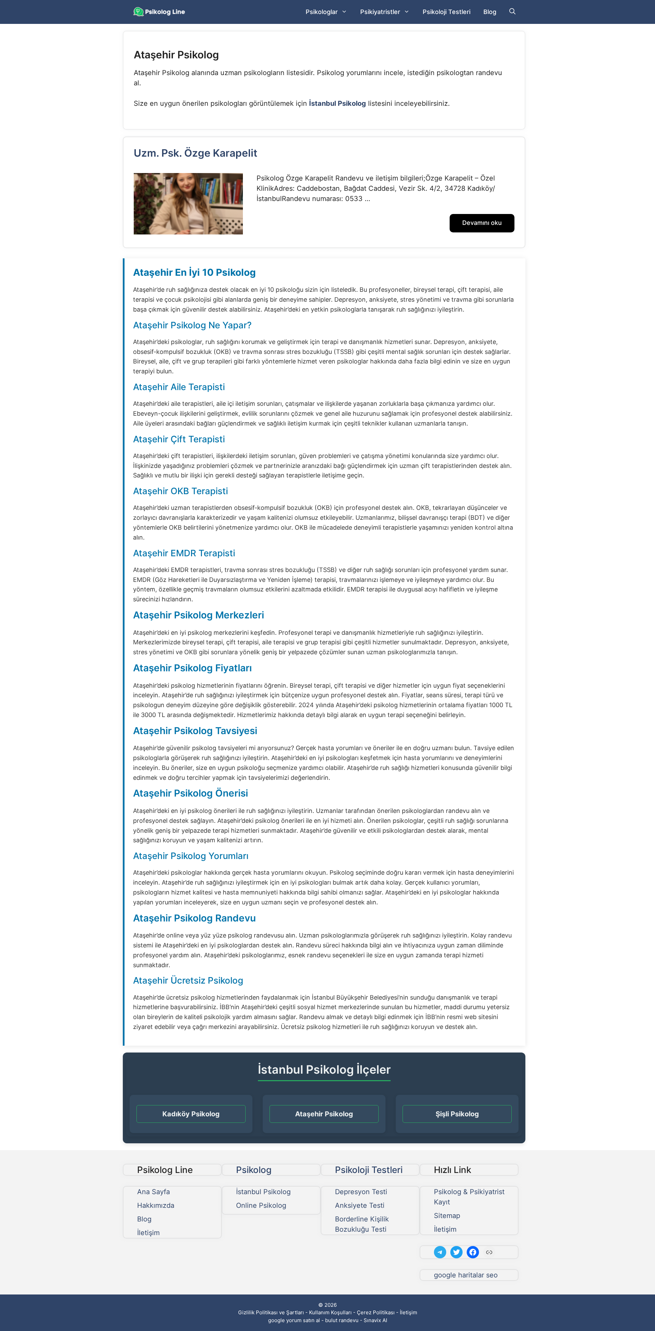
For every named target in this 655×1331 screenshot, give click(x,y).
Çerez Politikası (376, 1312)
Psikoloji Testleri (446, 11)
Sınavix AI (375, 1320)
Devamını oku (482, 222)
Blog (489, 11)
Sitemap (447, 1216)
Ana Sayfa (153, 1192)
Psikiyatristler (380, 11)
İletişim (148, 1233)
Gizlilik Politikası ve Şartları (271, 1312)
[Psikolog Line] (159, 12)
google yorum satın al (294, 1320)
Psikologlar (322, 11)
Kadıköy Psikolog (191, 1114)
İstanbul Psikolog (263, 1192)
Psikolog (254, 1169)
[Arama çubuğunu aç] (512, 12)
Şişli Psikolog (457, 1114)
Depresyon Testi (361, 1192)
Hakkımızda (155, 1205)
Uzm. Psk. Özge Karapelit (195, 153)
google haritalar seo (466, 1275)
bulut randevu (342, 1320)
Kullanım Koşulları (330, 1312)
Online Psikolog (261, 1205)
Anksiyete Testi (359, 1205)
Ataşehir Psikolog (324, 1114)
